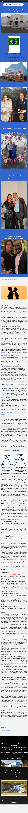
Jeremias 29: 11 (14, 379)
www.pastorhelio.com (6, 728)
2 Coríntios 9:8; (13, 412)
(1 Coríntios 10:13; (5, 412)
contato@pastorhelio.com (7, 730)
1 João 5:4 (3, 399)
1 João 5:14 (3, 428)
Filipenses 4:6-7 (4, 419)
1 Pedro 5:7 (22, 429)
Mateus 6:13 (16, 429)
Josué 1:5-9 (20, 412)
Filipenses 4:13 (4, 352)
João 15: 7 (6, 388)
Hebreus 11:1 (4, 339)
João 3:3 (8, 771)
